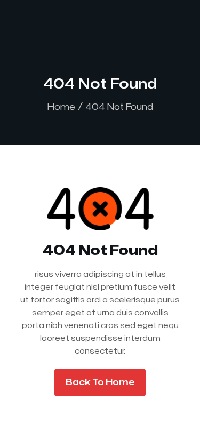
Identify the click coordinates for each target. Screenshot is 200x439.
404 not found (119, 107)
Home (61, 107)
